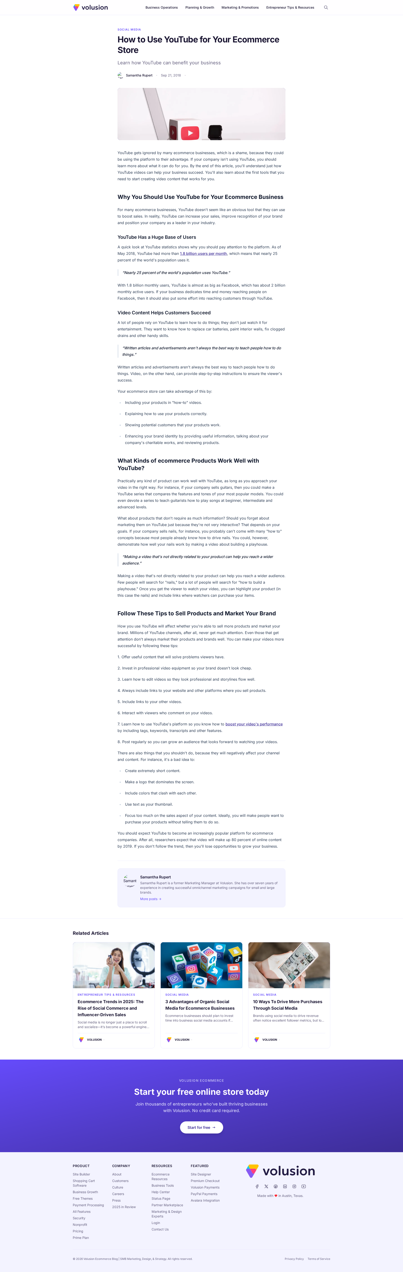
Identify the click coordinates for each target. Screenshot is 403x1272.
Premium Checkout (205, 1181)
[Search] (326, 7)
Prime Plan (81, 1238)
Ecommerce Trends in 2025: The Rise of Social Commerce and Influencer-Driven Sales (111, 1008)
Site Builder (81, 1174)
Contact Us (160, 1229)
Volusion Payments (205, 1187)
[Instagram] (294, 1186)
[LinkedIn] (285, 1186)
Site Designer (201, 1174)
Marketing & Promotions (240, 7)
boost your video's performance (254, 724)
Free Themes (83, 1198)
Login (156, 1223)
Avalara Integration (205, 1200)
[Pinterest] (275, 1186)
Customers (120, 1181)
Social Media (129, 29)
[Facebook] (257, 1186)
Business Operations (162, 7)
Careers (118, 1194)
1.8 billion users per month (203, 253)
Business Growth (85, 1192)
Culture (117, 1187)
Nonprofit (80, 1225)
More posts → (150, 899)
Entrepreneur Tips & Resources (290, 7)
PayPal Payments (204, 1194)
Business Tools (163, 1185)
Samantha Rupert (139, 75)
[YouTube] (303, 1186)
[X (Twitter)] (266, 1186)
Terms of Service (319, 1259)
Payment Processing (88, 1205)
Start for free (199, 1127)
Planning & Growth (199, 7)
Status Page (161, 1198)
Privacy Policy (294, 1259)
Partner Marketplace (167, 1205)
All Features (81, 1211)
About (117, 1174)
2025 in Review (124, 1207)
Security (79, 1218)
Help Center (161, 1192)
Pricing (78, 1231)
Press (116, 1200)
